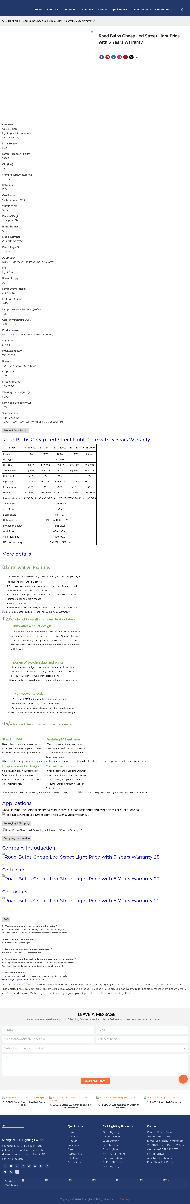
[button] (171, 9)
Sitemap (124, 1199)
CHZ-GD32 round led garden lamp (166, 1102)
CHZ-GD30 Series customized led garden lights (24, 1104)
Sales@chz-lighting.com (170, 1140)
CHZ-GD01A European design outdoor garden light (118, 1106)
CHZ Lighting (10, 21)
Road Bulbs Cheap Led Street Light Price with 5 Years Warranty (58, 21)
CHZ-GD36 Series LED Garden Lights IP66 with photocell (71, 1106)
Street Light (13, 334)
